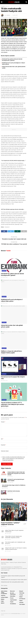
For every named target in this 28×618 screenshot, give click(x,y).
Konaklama (13, 603)
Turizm (21, 595)
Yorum (3, 421)
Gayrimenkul (13, 600)
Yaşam (20, 600)
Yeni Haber (22, 604)
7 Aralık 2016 (14, 15)
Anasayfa (3, 6)
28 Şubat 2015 (10, 482)
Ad (2, 439)
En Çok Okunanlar (13, 593)
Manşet (21, 591)
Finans (12, 598)
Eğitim (2, 603)
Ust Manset (22, 598)
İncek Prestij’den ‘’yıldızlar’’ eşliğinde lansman (10, 523)
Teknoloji (21, 593)
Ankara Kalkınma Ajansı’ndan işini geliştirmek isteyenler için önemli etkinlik (16, 473)
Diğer (2, 601)
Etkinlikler (12, 596)
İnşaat (11, 601)
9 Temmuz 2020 (4, 277)
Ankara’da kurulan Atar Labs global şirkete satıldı (12, 582)
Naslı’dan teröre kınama (13, 491)
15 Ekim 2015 (10, 476)
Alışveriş (3, 595)
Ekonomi (7, 6)
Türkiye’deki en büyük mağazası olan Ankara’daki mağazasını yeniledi (13, 537)
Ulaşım (21, 596)
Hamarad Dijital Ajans (15, 613)
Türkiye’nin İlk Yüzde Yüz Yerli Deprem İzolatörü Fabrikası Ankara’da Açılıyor (16, 548)
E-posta (3, 445)
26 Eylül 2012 (5, 488)
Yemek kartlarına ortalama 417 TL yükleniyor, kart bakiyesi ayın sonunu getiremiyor (12, 404)
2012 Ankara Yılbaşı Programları (4, 592)
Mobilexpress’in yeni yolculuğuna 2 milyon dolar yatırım (14, 579)
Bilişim (2, 599)
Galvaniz (7, 227)
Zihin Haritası (4, 585)
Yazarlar (21, 602)
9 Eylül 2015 (10, 492)
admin (8, 15)
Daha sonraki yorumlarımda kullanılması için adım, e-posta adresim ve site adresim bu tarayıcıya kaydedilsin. (13, 458)
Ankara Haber (4, 597)
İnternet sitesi (4, 451)
